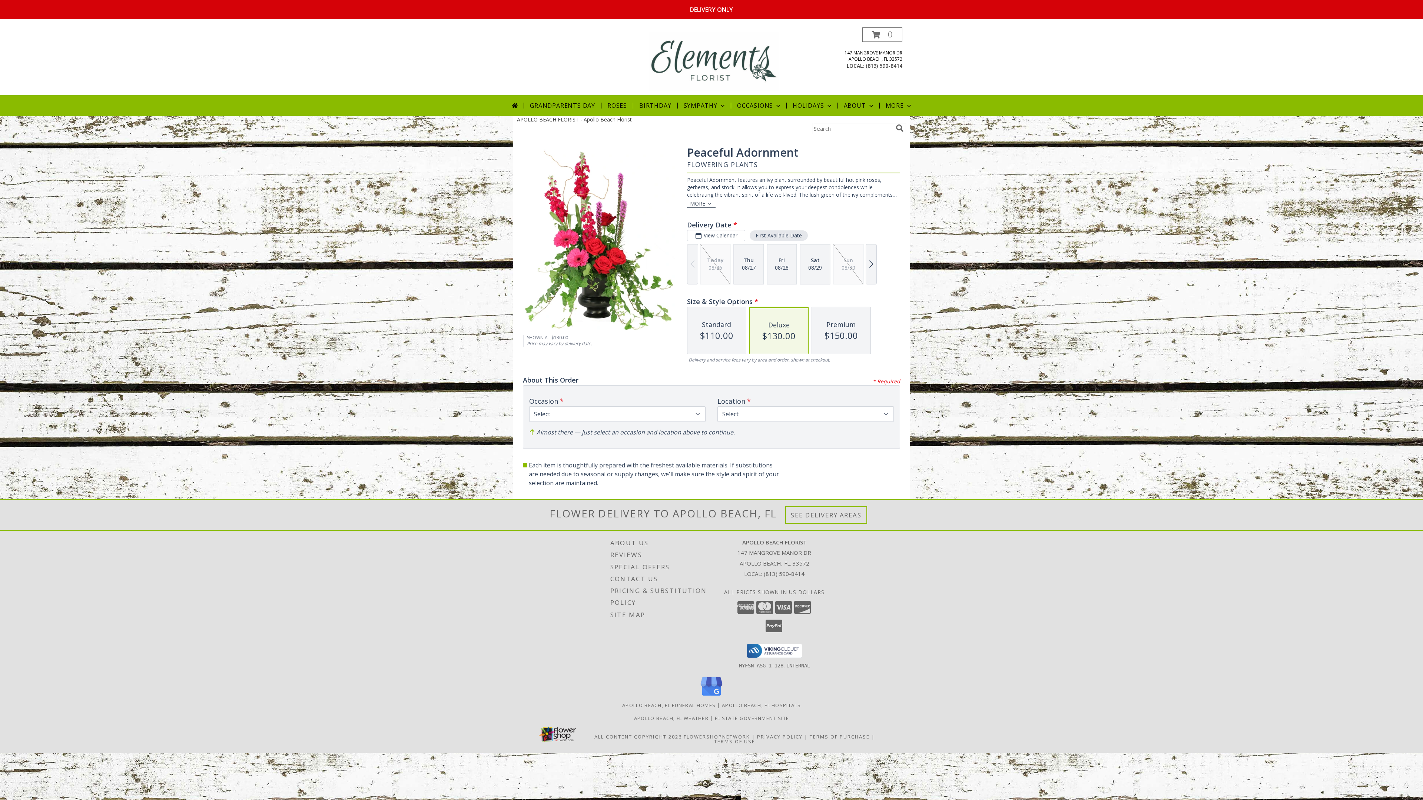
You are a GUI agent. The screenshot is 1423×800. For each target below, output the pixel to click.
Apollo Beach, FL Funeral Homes (669, 705)
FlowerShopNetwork (717, 736)
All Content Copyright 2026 (638, 736)
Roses (617, 105)
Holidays (808, 105)
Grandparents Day (562, 105)
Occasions (755, 105)
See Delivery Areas (826, 515)
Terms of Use (734, 741)
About (855, 105)
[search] (900, 128)
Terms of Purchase (840, 736)
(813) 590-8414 (884, 65)
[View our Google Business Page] (711, 696)
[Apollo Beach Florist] (714, 61)
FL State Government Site (752, 718)
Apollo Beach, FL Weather (671, 718)
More (895, 105)
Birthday (655, 105)
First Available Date (779, 235)
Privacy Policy (780, 736)
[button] (882, 34)
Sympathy (700, 105)
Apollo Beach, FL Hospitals (761, 705)
